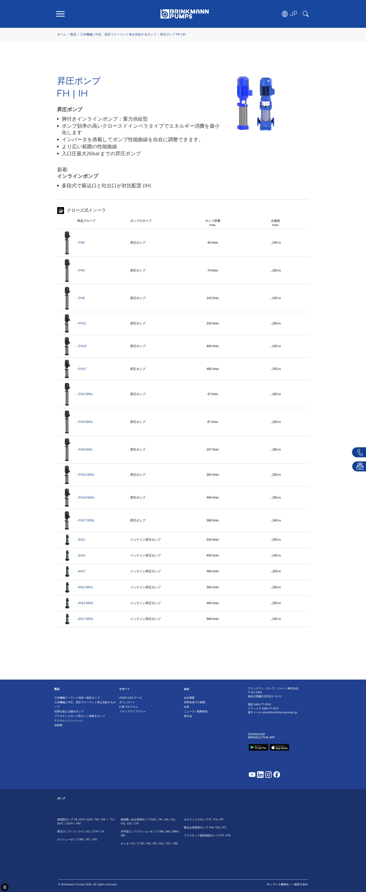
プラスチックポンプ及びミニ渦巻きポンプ (79, 715)
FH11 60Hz (86, 474)
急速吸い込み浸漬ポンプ (135, 819)
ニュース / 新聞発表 (196, 711)
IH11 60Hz (86, 587)
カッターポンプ (130, 843)
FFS (95, 839)
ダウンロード (127, 702)
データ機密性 (281, 884)
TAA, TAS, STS (217, 827)
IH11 (82, 539)
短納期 (58, 725)
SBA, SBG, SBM (168, 831)
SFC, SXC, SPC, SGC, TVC (155, 843)
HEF (78, 823)
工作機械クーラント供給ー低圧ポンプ (77, 697)
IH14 (82, 555)
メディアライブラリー (132, 711)
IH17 (82, 571)
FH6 (82, 298)
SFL (137, 823)
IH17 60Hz (86, 619)
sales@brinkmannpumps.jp (279, 712)
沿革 (186, 706)
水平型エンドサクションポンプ (139, 831)
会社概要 (189, 697)
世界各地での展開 (194, 702)
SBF (123, 835)
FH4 (82, 270)
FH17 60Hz (86, 520)
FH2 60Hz (86, 394)
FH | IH (99, 831)
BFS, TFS (84, 839)
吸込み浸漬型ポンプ (196, 827)
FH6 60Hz (86, 449)
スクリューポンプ (68, 839)
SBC (175, 843)
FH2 (82, 242)
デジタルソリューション (69, 720)
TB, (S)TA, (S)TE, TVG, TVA (89, 819)
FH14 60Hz (86, 497)
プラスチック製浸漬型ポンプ (201, 835)
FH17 (82, 369)
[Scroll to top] (357, 876)
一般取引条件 (300, 884)
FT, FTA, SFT (216, 819)
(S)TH (70, 823)
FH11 (82, 323)
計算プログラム (128, 706)
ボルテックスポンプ (196, 819)
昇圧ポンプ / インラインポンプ (75, 831)
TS (111, 819)
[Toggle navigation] (60, 13)
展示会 (188, 715)
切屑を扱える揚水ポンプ (69, 711)
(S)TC (60, 823)
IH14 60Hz (86, 603)
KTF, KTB (224, 835)
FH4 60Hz (86, 422)
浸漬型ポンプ (65, 819)
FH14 (82, 346)
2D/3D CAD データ (130, 697)
